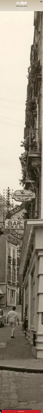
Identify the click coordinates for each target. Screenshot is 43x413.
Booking (21, 411)
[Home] (21, 3)
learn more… (21, 8)
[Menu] (41, 2)
